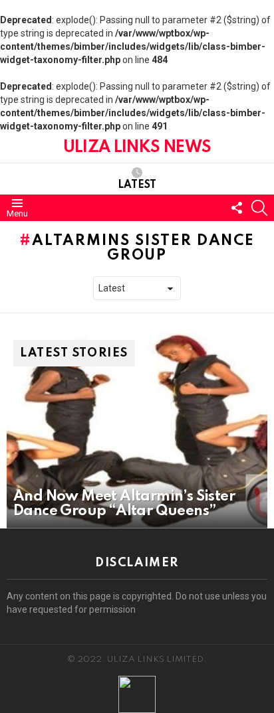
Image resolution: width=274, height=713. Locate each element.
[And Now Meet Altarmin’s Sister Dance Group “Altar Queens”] (137, 430)
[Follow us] (237, 208)
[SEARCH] (259, 208)
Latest (137, 185)
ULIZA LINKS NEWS (137, 147)
